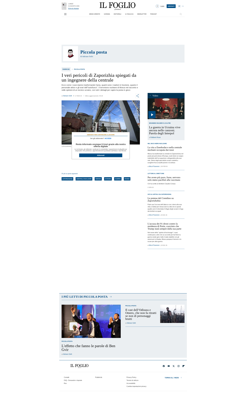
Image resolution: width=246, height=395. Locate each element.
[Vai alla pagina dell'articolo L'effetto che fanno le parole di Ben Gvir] (91, 321)
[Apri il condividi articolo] (137, 96)
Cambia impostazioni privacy (136, 386)
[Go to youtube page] (169, 366)
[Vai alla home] (117, 6)
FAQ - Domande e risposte (73, 380)
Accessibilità (131, 383)
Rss (65, 383)
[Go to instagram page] (178, 366)
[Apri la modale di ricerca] (180, 14)
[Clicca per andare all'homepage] (79, 366)
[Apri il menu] (65, 14)
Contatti (66, 377)
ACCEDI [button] (108, 138)
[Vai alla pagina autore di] (70, 53)
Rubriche (66, 69)
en (183, 6)
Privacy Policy (131, 377)
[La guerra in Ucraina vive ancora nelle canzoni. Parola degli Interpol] (166, 108)
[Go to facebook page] (164, 366)
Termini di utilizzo (132, 380)
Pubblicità (98, 377)
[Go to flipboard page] (184, 366)
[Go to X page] (174, 366)
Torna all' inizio (172, 378)
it (179, 6)
